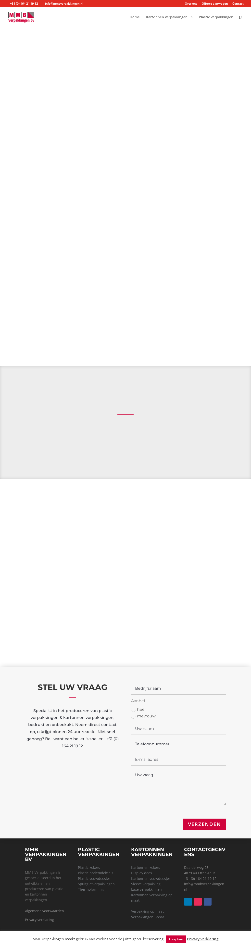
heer (141, 709)
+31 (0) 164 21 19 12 (200, 878)
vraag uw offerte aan (196, 568)
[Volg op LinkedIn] (188, 902)
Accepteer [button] (176, 939)
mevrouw (146, 716)
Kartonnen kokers (145, 867)
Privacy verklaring (39, 919)
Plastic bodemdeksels (95, 873)
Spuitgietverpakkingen (201, 642)
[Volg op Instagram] (198, 902)
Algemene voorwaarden (44, 911)
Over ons (191, 4)
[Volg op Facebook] (208, 902)
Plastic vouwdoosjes (196, 591)
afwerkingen (195, 102)
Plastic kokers (196, 610)
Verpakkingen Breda (147, 917)
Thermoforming (196, 626)
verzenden (204, 824)
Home (135, 17)
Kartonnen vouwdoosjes (151, 878)
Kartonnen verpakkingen (167, 17)
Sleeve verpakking (146, 884)
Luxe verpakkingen (146, 889)
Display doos (141, 873)
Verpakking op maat (147, 911)
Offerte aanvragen (215, 4)
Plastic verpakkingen (216, 17)
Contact (238, 4)
